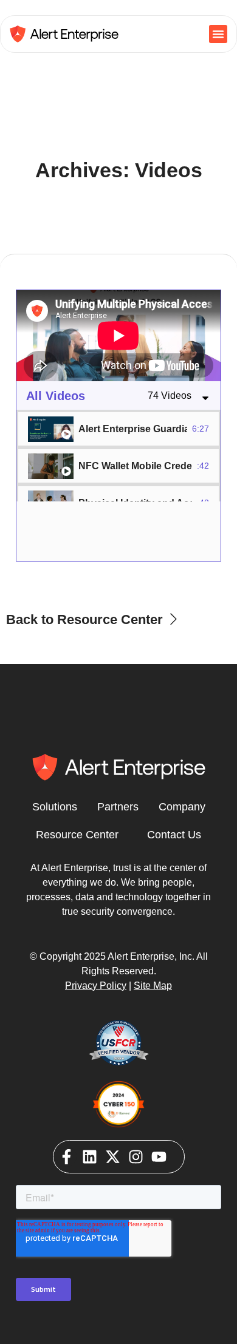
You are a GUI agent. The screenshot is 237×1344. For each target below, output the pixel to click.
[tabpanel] (118, 335)
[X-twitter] (113, 1157)
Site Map (153, 985)
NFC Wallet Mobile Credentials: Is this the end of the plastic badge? (135, 466)
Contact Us (174, 835)
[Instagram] (136, 1157)
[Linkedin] (90, 1157)
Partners (118, 807)
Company (182, 807)
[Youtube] (159, 1157)
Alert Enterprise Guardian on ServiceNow (132, 429)
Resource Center (77, 835)
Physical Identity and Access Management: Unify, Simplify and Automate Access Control (135, 503)
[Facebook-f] (67, 1157)
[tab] (118, 428)
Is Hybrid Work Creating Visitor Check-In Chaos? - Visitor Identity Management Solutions (135, 540)
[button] (218, 34)
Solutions (54, 807)
